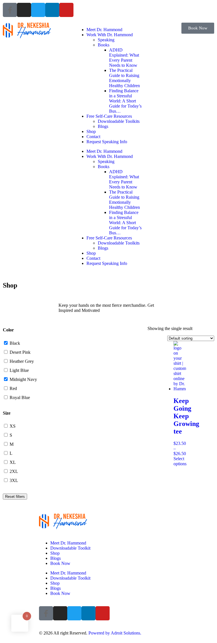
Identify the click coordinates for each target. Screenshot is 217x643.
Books (103, 44)
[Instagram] (24, 10)
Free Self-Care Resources (109, 116)
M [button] (12, 444)
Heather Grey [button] (22, 361)
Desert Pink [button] (20, 352)
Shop (91, 131)
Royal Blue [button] (20, 397)
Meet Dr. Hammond (104, 29)
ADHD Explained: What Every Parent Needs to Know (124, 58)
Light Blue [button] (19, 370)
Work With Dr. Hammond (109, 34)
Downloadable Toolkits (119, 121)
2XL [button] (14, 471)
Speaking (106, 39)
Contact (93, 136)
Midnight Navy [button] (23, 379)
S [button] (11, 435)
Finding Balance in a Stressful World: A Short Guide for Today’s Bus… (125, 100)
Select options (179, 461)
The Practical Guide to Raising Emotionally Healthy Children (124, 78)
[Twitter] (38, 10)
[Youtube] (66, 10)
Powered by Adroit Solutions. (114, 633)
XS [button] (13, 426)
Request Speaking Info (106, 141)
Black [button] (15, 343)
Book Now (60, 563)
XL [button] (13, 462)
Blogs (103, 126)
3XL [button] (14, 480)
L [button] (11, 453)
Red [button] (13, 388)
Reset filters (15, 496)
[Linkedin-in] (52, 10)
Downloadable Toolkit (70, 548)
